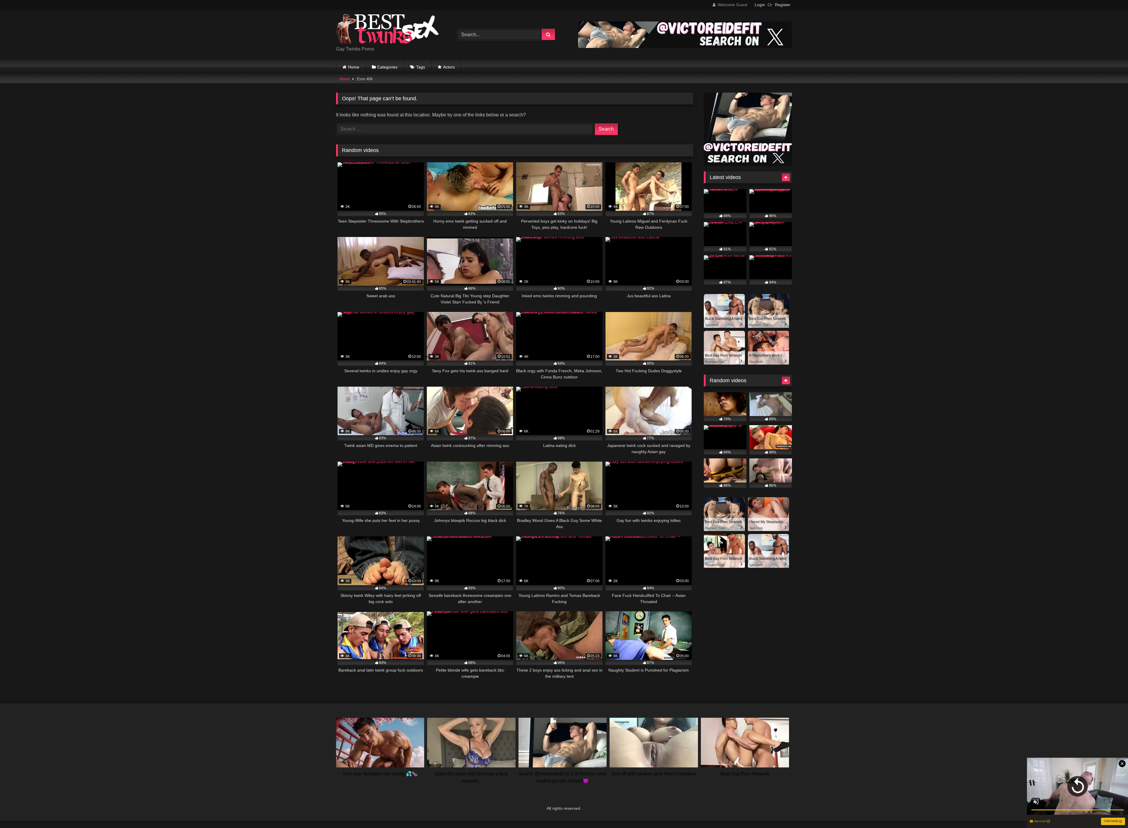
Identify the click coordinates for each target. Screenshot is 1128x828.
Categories (387, 67)
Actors (449, 67)
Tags (420, 67)
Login (760, 4)
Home (353, 67)
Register (782, 4)
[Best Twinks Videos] (387, 30)
